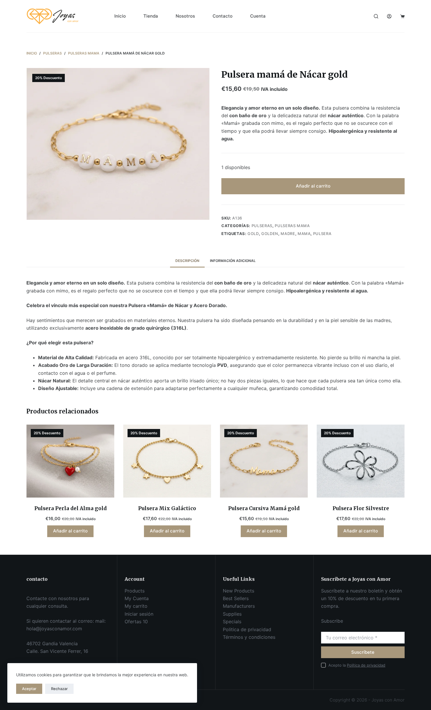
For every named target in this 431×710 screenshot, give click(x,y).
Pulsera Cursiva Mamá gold (264, 508)
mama (304, 233)
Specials (232, 621)
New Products (238, 591)
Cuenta (258, 16)
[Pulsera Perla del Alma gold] (70, 461)
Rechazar (59, 688)
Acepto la (356, 665)
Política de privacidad (366, 665)
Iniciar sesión (139, 614)
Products (135, 591)
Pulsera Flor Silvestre (360, 508)
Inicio (120, 16)
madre (288, 233)
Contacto (223, 16)
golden (269, 233)
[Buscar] (376, 16)
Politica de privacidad (247, 629)
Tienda (150, 16)
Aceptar (29, 688)
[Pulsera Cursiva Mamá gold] (264, 461)
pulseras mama (292, 225)
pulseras (262, 225)
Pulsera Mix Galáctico (167, 508)
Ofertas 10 (136, 621)
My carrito (136, 606)
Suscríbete (362, 652)
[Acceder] (389, 16)
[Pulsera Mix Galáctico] (167, 461)
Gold (253, 233)
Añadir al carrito (313, 186)
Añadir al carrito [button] (70, 531)
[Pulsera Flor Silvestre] (361, 461)
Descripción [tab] (187, 260)
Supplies (232, 614)
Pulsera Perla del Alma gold (70, 508)
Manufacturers (239, 606)
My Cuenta (137, 598)
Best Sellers (236, 598)
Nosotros (185, 16)
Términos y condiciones (249, 637)
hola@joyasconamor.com (54, 628)
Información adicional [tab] (233, 260)
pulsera (322, 233)
